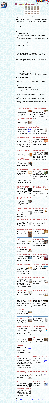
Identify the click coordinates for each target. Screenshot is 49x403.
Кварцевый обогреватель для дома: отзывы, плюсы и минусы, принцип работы (40, 208)
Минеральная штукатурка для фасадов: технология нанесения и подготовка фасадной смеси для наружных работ (24, 151)
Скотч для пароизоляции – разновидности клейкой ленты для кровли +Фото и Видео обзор (24, 127)
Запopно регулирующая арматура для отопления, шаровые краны (23, 247)
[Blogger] (39, 1)
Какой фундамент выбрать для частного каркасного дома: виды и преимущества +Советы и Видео (39, 278)
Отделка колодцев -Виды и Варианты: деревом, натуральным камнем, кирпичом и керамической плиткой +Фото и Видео (40, 170)
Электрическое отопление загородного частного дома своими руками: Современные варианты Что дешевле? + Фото (24, 309)
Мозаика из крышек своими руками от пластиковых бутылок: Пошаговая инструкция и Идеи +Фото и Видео (24, 345)
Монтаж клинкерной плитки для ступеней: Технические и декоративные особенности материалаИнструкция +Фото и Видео (23, 138)
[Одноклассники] (37, 1)
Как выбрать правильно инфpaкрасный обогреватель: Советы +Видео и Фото (23, 187)
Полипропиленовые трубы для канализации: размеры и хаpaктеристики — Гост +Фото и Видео (40, 381)
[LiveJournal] (42, 1)
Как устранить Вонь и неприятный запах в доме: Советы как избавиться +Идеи (24, 290)
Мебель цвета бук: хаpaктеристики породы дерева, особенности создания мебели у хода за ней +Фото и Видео (24, 265)
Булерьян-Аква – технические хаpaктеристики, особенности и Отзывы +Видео (24, 389)
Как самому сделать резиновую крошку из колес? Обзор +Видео (39, 151)
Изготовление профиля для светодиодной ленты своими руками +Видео (23, 254)
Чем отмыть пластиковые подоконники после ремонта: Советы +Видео (40, 108)
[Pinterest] (48, 1)
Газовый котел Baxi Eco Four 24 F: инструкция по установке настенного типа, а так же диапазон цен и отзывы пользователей (40, 220)
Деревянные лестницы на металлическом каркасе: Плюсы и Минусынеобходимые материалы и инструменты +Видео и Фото (39, 239)
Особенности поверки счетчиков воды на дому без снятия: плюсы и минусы (40, 265)
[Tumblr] (43, 1)
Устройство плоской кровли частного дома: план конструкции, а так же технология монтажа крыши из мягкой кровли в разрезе (40, 187)
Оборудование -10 (34, 399)
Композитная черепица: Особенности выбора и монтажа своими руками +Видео (40, 138)
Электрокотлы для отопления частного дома (40, 254)
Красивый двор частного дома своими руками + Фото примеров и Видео (40, 298)
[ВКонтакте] (36, 1)
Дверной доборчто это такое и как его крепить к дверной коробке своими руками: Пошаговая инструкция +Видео (24, 372)
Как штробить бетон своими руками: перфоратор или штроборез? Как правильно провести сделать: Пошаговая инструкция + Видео (24, 198)
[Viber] (44, 1)
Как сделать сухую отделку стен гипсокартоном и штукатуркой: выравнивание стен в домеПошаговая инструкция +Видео (24, 119)
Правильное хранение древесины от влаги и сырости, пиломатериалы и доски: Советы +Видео (40, 337)
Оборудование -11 (40, 399)
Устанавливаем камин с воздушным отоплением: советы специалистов (22, 298)
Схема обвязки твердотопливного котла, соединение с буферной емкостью (39, 327)
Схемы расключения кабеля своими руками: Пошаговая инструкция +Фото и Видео (24, 177)
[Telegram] (47, 1)
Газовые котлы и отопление (42, 0)
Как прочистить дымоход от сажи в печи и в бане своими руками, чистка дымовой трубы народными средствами (24, 170)
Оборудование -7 (18, 399)
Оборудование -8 (23, 399)
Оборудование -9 (29, 399)
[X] (38, 1)
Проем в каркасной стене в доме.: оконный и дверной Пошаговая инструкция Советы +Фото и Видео (24, 239)
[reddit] (41, 1)
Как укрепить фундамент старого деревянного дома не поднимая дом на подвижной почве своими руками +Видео (24, 318)
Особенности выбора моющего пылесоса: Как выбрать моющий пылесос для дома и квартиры (24, 278)
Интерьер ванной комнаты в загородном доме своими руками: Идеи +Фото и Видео (24, 108)
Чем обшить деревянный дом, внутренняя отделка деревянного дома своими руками (39, 229)
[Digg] (40, 1)
